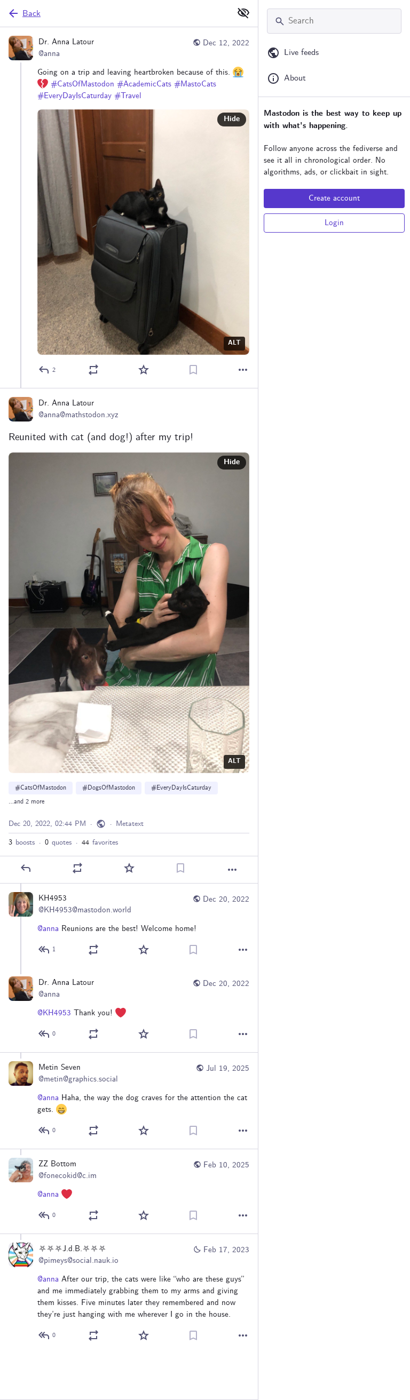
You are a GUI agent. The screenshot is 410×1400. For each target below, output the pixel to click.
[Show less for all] (243, 13)
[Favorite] (143, 369)
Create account (334, 198)
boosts (22, 842)
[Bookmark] (193, 369)
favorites (100, 842)
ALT (234, 343)
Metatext (130, 824)
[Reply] (25, 868)
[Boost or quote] (93, 369)
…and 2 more (26, 802)
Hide (232, 119)
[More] (242, 369)
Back (31, 13)
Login (334, 223)
